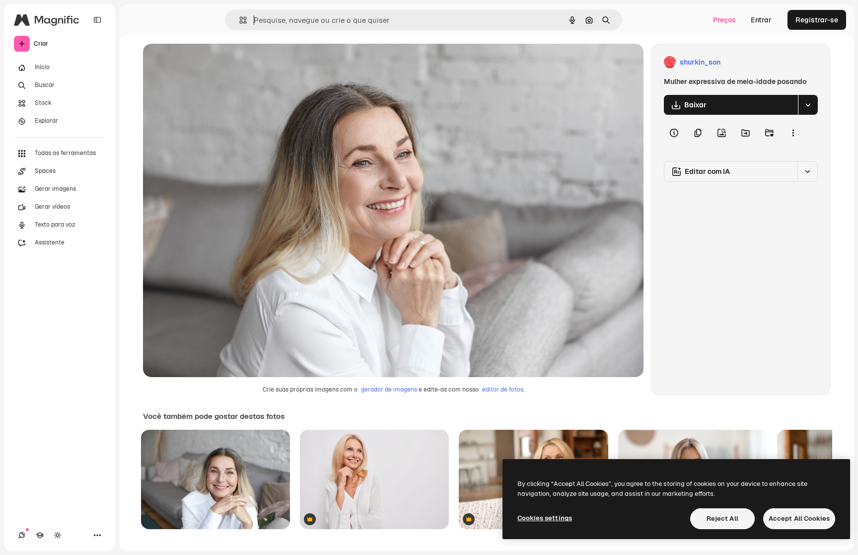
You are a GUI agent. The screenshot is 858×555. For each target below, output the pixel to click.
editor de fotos (502, 390)
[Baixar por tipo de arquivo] (808, 105)
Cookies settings (544, 518)
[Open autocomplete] (239, 20)
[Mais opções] (793, 133)
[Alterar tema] (58, 535)
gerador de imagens (389, 390)
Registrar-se (816, 19)
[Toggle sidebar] (97, 20)
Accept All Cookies (799, 518)
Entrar (761, 19)
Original (206, 62)
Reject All (722, 518)
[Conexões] (22, 535)
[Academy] (40, 535)
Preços (724, 19)
